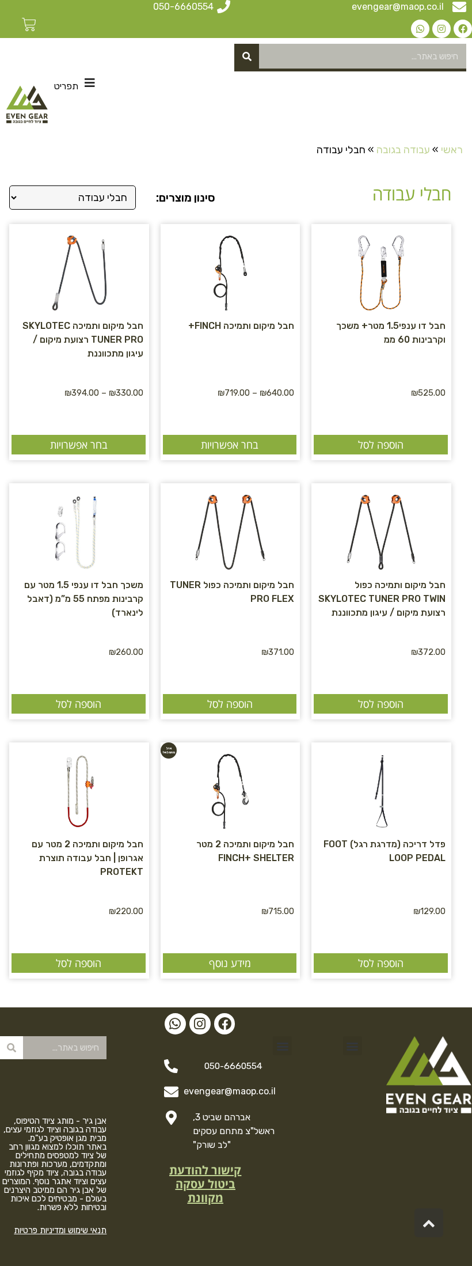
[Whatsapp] (420, 29)
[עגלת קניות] (29, 24)
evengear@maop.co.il (398, 6)
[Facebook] (463, 29)
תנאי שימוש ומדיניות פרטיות (60, 1230)
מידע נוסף (230, 963)
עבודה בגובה (403, 149)
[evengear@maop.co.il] (459, 7)
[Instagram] (441, 29)
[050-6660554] (223, 6)
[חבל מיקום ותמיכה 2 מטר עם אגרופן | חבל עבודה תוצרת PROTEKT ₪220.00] (79, 785)
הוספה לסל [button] (381, 445)
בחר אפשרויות (229, 445)
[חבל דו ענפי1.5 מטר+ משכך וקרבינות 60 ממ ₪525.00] (381, 267)
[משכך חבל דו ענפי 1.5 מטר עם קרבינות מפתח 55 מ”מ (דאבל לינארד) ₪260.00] (79, 526)
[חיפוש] (246, 56)
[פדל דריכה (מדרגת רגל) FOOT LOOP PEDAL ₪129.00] (381, 785)
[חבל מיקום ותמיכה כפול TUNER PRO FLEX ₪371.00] (230, 526)
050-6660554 (183, 6)
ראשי (452, 149)
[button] (352, 1045)
